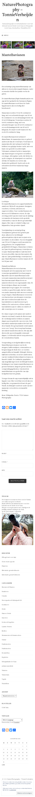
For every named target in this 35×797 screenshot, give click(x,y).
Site (3, 470)
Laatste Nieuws (7, 626)
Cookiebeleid (12, 790)
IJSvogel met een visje (9, 557)
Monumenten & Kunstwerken (11, 635)
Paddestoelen (6, 644)
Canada (4, 596)
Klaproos (5, 566)
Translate (16, 722)
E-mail (4, 462)
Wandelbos (5, 683)
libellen (4, 631)
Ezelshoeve (5, 605)
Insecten (5, 618)
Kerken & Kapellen (8, 622)
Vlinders (4, 670)
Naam (4, 453)
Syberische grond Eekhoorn (11, 575)
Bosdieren (5, 591)
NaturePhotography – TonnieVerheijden (17, 12)
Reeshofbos (5, 653)
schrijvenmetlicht (7, 666)
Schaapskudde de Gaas (9, 661)
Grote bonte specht (8, 561)
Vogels (4, 679)
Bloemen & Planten (8, 587)
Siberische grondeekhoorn (10, 570)
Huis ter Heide (6, 613)
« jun (3, 764)
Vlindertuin (5, 675)
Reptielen (5, 657)
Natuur (4, 640)
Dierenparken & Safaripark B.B (12, 600)
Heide (4, 609)
